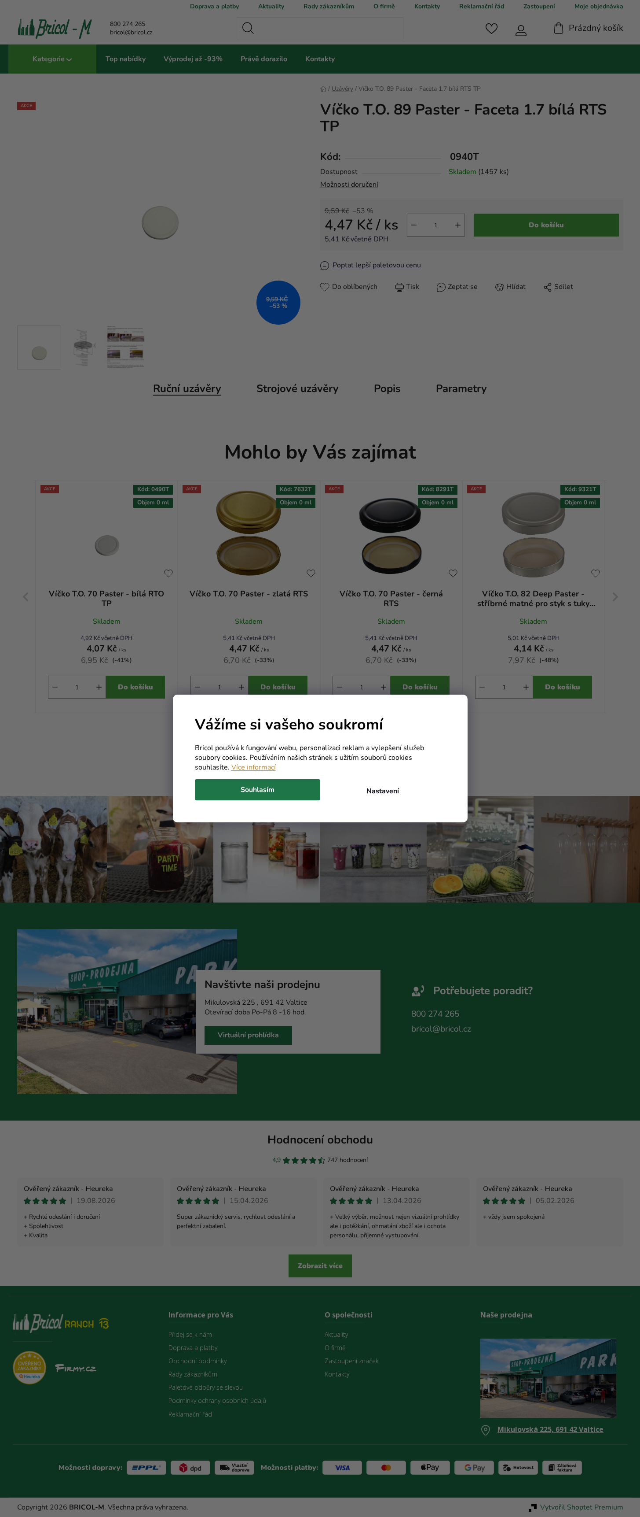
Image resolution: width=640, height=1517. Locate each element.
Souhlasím (257, 790)
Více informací (253, 767)
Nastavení (382, 791)
